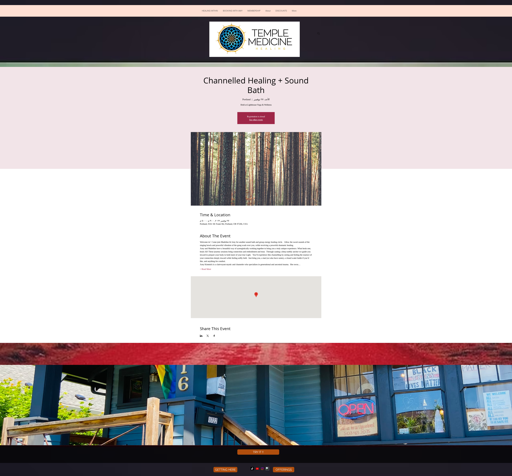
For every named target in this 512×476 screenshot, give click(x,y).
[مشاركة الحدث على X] (207, 336)
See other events (256, 119)
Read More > (205, 269)
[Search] (318, 33)
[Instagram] (262, 468)
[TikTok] (252, 468)
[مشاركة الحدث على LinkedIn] (201, 336)
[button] (225, 469)
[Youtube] (257, 468)
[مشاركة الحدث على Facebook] (214, 336)
